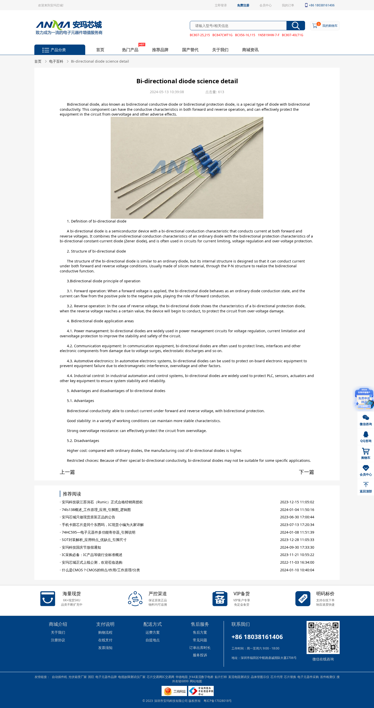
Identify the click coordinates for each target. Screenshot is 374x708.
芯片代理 (276, 677)
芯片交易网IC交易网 (160, 677)
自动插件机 (59, 677)
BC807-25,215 (200, 35)
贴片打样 (221, 677)
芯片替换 (290, 677)
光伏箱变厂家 (77, 677)
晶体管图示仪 (260, 677)
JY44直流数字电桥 (201, 677)
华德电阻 (182, 677)
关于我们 (220, 49)
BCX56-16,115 (245, 35)
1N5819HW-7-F (268, 35)
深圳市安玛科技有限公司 (171, 701)
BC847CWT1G (222, 35)
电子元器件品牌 (106, 677)
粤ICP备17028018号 (218, 701)
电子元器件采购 (308, 677)
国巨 (91, 677)
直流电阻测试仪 (239, 677)
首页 (100, 49)
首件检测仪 (327, 677)
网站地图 (196, 681)
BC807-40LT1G (292, 35)
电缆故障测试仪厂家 (132, 677)
